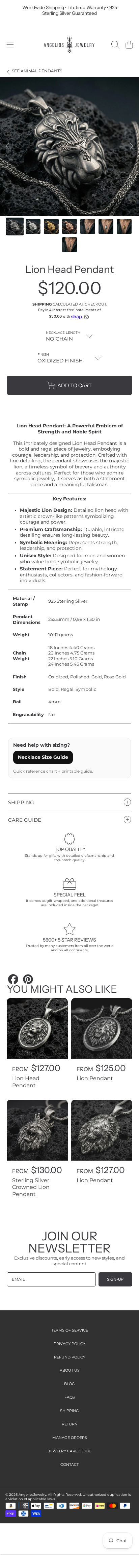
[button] (10, 44)
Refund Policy (69, 1357)
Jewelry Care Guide (69, 1451)
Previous (7, 146)
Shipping (42, 304)
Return (70, 1424)
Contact (69, 1464)
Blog (69, 1383)
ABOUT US (70, 1370)
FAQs (69, 1397)
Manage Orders (69, 1437)
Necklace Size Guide (43, 757)
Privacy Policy (69, 1343)
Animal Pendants (37, 71)
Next (132, 146)
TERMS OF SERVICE (69, 1330)
